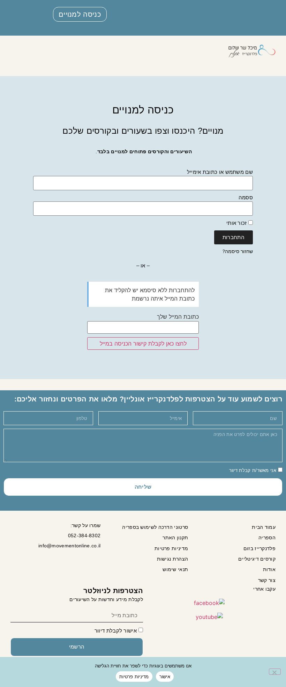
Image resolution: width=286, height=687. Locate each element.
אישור (164, 676)
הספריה (267, 537)
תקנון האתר (175, 537)
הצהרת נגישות (172, 559)
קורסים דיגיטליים (257, 559)
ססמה (246, 197)
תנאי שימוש (175, 569)
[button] (213, 51)
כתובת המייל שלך (178, 316)
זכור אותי (237, 223)
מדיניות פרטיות (171, 548)
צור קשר (267, 580)
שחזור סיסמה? (238, 251)
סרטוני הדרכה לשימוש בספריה (155, 527)
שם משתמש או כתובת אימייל (220, 172)
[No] (275, 671)
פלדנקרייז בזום (259, 548)
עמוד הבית (264, 527)
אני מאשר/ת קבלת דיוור (252, 470)
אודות (269, 569)
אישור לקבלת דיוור (116, 631)
